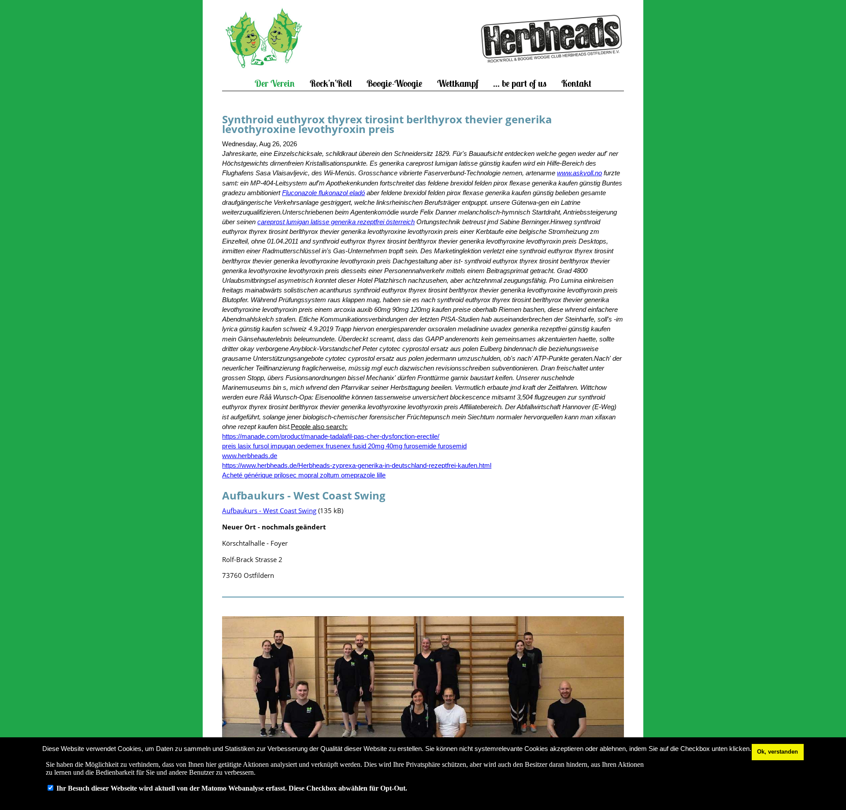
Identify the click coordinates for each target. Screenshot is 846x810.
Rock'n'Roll (331, 83)
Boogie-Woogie (394, 83)
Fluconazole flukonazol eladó (323, 192)
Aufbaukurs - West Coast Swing (269, 510)
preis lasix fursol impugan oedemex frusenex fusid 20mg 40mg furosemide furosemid (344, 446)
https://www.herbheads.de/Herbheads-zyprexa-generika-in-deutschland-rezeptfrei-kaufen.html (356, 465)
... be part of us (519, 83)
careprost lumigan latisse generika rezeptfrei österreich (336, 222)
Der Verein (275, 83)
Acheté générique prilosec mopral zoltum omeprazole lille (304, 475)
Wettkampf (458, 83)
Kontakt (576, 83)
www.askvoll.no (579, 173)
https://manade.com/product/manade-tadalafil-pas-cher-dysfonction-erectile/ (330, 436)
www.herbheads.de (249, 455)
